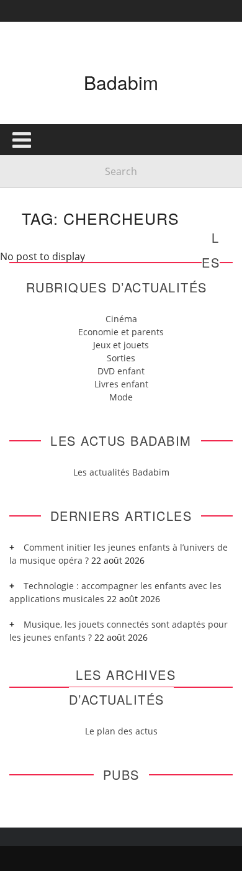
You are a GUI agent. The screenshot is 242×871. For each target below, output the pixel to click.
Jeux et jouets (121, 345)
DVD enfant (121, 371)
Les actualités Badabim (121, 472)
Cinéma (121, 319)
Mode (121, 397)
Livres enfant (121, 384)
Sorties (121, 358)
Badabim (121, 82)
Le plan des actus (121, 731)
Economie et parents (121, 332)
